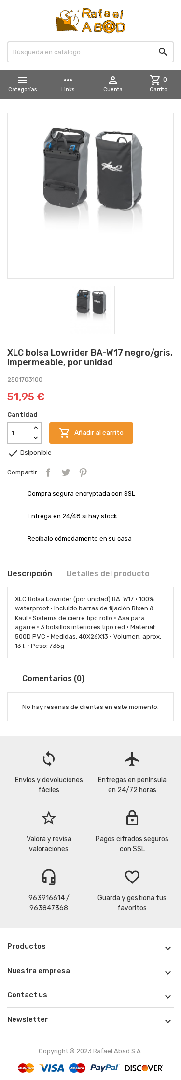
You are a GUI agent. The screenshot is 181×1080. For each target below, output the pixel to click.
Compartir (48, 472)
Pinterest (83, 472)
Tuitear (65, 472)
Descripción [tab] (29, 573)
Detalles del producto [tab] (108, 573)
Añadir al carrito (91, 433)
